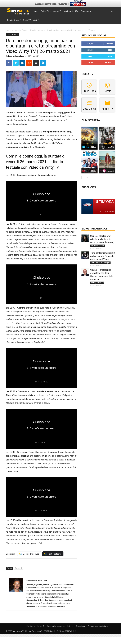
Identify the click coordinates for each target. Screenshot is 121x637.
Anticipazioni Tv (71, 11)
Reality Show (13, 20)
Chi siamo (30, 626)
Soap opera (86, 11)
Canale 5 (18, 568)
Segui (110, 50)
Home (35, 11)
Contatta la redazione (55, 626)
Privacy (70, 626)
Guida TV (45, 11)
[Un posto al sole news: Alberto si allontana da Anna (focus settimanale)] (85, 238)
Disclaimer (80, 626)
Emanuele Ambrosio (17, 56)
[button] (111, 11)
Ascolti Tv (57, 11)
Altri (35, 20)
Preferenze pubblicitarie (98, 626)
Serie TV (27, 20)
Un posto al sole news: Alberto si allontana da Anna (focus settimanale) (102, 239)
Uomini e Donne (20, 30)
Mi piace (109, 44)
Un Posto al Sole (97, 246)
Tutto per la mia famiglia (100, 263)
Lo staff (40, 626)
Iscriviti (109, 62)
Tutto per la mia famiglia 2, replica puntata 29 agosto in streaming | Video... (102, 256)
